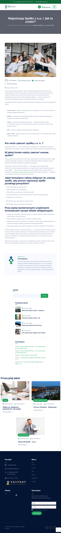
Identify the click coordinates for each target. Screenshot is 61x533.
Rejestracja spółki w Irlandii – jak (31, 318)
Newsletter (34, 478)
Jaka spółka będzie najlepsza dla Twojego (33, 332)
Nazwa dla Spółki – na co (27, 442)
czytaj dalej (7, 412)
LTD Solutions (13, 80)
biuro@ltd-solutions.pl (42, 1)
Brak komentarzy (12, 83)
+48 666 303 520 (45, 7)
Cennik (33, 468)
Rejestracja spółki (39, 80)
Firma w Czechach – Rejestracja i (45, 407)
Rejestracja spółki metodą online (22, 172)
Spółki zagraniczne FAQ (40, 400)
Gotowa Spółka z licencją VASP (29, 355)
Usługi (33, 474)
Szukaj (15, 290)
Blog (33, 471)
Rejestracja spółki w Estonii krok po (32, 325)
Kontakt (34, 481)
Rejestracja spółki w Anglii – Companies (33, 310)
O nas (33, 464)
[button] (16, 495)
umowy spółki (25, 110)
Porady (5, 400)
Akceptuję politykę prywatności (40, 510)
